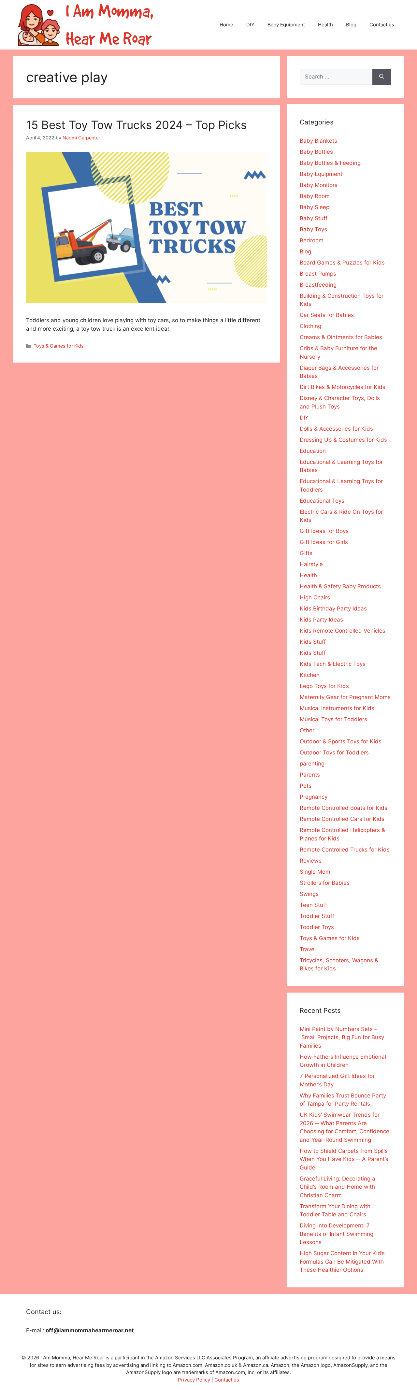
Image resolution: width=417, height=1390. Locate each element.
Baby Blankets (318, 140)
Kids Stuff (313, 641)
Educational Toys (322, 500)
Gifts (306, 553)
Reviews (311, 860)
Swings (309, 894)
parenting (312, 763)
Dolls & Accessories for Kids (336, 428)
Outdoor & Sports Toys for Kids (340, 741)
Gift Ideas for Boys (324, 531)
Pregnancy (313, 797)
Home (226, 24)
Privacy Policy (194, 1380)
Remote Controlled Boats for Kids (343, 808)
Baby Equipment (286, 24)
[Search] (381, 77)
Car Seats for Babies (327, 315)
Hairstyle (311, 564)
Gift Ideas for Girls (324, 542)
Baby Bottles (316, 152)
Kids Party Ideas (321, 619)
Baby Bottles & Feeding (330, 163)
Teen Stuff (313, 905)
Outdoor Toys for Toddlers (334, 752)
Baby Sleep (314, 207)
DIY (250, 24)
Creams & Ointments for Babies (341, 337)
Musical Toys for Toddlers (333, 719)
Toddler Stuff (317, 916)
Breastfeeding (318, 284)
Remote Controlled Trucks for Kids (345, 849)
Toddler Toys (317, 927)
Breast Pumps (318, 273)
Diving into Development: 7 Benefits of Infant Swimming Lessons (336, 1233)
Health (325, 24)
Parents (310, 774)
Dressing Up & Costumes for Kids (343, 440)
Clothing (310, 326)
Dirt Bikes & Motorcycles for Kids (342, 387)
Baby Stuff (313, 218)
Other (307, 730)
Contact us (381, 24)
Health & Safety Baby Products (340, 586)
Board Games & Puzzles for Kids (342, 262)
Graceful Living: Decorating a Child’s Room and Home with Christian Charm (337, 1186)
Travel (308, 949)
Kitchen (310, 675)
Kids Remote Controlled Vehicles (342, 630)
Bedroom (312, 240)
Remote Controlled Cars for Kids (342, 819)
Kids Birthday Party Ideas (333, 608)
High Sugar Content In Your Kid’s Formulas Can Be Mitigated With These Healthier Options (342, 1261)
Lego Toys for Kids (324, 686)
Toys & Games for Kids (59, 346)
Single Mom (315, 871)
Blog (351, 24)
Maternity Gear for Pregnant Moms (345, 697)
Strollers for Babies (325, 883)
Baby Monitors (319, 185)
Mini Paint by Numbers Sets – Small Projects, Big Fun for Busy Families (342, 1037)
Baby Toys (313, 229)
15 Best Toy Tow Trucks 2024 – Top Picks (136, 125)
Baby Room (315, 196)
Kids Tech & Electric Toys (333, 664)
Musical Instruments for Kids (337, 708)
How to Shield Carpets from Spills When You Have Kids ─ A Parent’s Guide (344, 1159)
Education (313, 451)
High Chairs (315, 597)
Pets (305, 785)
